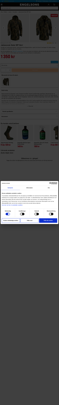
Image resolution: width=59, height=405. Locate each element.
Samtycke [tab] (10, 187)
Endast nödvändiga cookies (10, 220)
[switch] (22, 214)
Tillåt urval (29, 220)
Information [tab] (29, 187)
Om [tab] (49, 187)
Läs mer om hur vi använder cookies (12, 205)
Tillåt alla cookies (48, 220)
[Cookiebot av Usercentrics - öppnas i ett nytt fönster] (50, 183)
